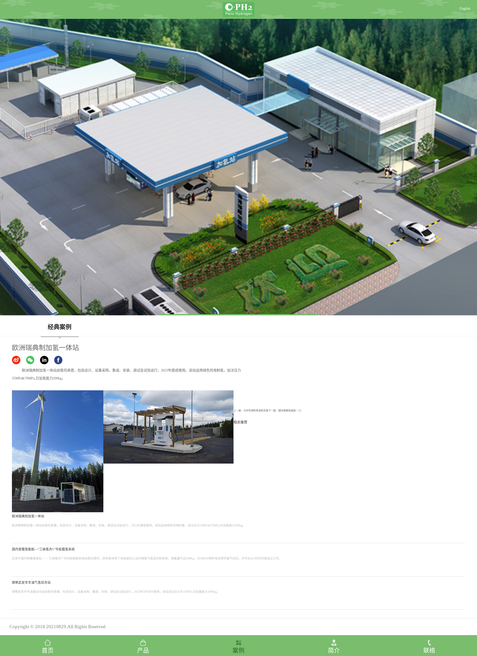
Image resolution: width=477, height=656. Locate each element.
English (465, 8)
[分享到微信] (30, 360)
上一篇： (251, 410)
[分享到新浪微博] (16, 360)
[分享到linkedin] (44, 360)
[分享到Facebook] (58, 360)
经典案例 (60, 327)
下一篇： (285, 410)
